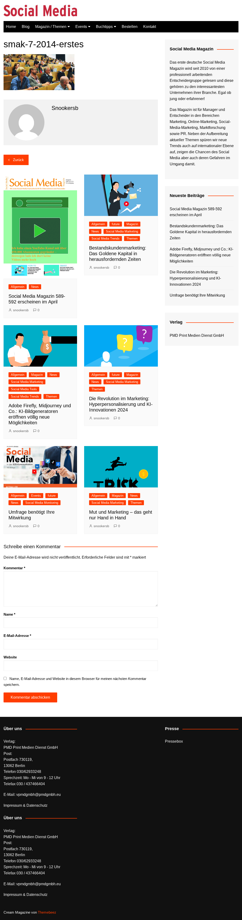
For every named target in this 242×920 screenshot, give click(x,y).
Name (9, 614)
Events (81, 27)
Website (10, 657)
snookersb (21, 310)
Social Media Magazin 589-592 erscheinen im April (196, 212)
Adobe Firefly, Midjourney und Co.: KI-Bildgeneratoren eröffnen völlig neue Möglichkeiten (201, 255)
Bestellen (130, 27)
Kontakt (149, 27)
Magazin (132, 224)
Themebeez (47, 912)
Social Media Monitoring (41, 502)
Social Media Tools (24, 389)
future (116, 224)
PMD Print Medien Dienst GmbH (197, 335)
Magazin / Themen (50, 27)
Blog (26, 27)
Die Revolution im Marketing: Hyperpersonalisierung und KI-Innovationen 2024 (121, 404)
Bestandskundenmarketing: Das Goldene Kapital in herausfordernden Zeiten (117, 253)
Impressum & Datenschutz (26, 805)
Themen (132, 238)
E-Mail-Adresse (17, 636)
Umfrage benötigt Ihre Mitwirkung (197, 295)
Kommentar (14, 568)
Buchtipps (104, 27)
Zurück (18, 160)
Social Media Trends (105, 238)
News (35, 287)
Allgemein (17, 287)
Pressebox (174, 741)
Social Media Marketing (122, 231)
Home (11, 27)
